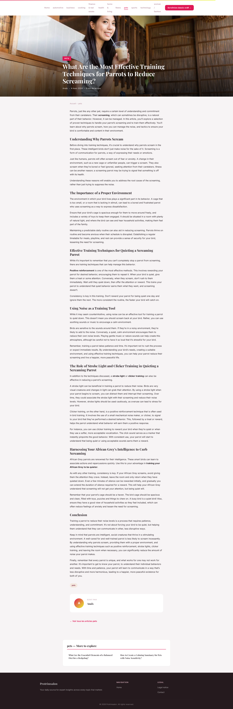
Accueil (73, 103)
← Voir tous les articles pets (83, 621)
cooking (81, 7)
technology (146, 7)
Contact (161, 692)
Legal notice (162, 687)
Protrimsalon (48, 683)
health (101, 7)
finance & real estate (92, 7)
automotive (58, 7)
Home (47, 7)
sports (134, 7)
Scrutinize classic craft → (179, 7)
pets (126, 7)
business (70, 7)
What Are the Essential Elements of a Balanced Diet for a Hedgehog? (90, 656)
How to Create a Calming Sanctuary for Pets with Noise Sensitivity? (141, 656)
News (118, 7)
